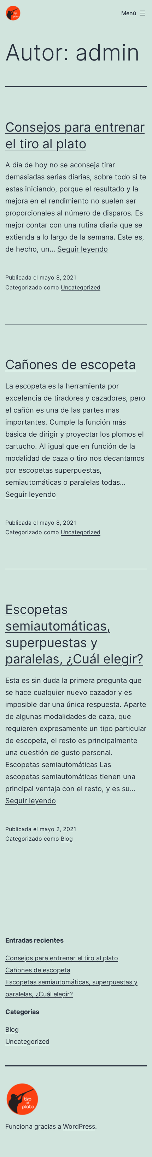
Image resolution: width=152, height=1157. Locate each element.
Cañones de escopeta (70, 364)
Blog (67, 838)
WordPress (79, 1126)
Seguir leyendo (82, 249)
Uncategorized (80, 287)
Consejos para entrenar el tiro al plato (61, 958)
